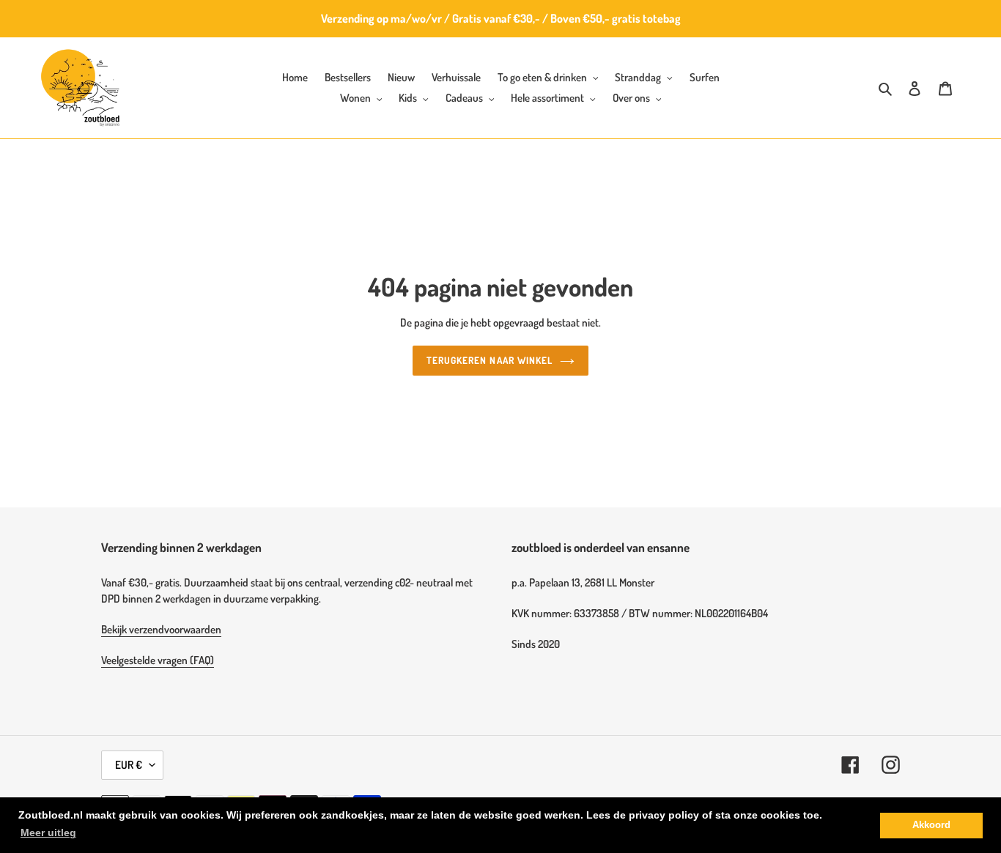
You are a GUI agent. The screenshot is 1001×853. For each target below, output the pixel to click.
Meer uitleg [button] (48, 832)
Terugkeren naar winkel (489, 360)
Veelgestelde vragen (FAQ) (157, 660)
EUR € (128, 765)
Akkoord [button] (931, 825)
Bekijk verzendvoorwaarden (161, 629)
